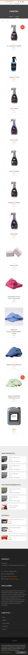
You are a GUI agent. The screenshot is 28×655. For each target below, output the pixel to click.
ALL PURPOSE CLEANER (14, 46)
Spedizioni (17, 3)
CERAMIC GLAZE (14, 77)
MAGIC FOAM (14, 265)
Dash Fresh (14, 108)
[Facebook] (19, 1)
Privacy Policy (5, 623)
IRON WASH (14, 234)
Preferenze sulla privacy (6, 652)
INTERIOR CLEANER (14, 202)
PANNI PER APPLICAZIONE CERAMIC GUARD (14, 331)
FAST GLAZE (14, 140)
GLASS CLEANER (14, 171)
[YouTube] (23, 1)
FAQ (11, 3)
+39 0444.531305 (9, 1)
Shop (3, 617)
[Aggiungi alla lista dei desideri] (14, 50)
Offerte (4, 620)
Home (3, 21)
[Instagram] (21, 1)
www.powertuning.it (13, 579)
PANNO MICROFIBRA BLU (14, 364)
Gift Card (4, 629)
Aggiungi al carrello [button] (12, 81)
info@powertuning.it (12, 576)
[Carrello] (3, 7)
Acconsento (21, 652)
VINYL (14, 429)
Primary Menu (25, 7)
